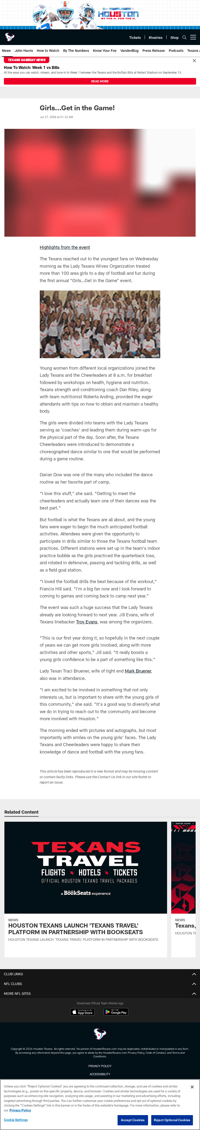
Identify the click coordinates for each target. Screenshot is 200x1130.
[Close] (194, 61)
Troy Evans (86, 621)
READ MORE (100, 81)
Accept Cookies (133, 1120)
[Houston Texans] (100, 1034)
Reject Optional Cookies (172, 1120)
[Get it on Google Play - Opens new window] (116, 1014)
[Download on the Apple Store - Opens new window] (82, 1012)
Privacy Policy (100, 1066)
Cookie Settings (16, 1120)
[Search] (184, 37)
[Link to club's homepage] (10, 35)
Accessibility (100, 1074)
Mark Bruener (138, 671)
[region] (100, 1104)
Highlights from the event (65, 247)
